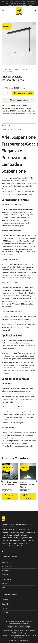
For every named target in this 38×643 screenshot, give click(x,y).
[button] (3, 11)
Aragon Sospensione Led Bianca (27, 484)
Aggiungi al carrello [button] (11, 496)
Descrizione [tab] (6, 125)
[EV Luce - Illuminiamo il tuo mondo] (19, 11)
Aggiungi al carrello (24, 93)
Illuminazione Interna (18, 69)
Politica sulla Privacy (19, 633)
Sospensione (7, 71)
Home (4, 69)
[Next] (36, 485)
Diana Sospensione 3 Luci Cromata (9, 483)
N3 (28, 640)
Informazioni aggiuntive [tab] (11, 130)
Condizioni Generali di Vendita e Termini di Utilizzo (18, 630)
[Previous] (1, 485)
